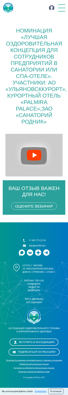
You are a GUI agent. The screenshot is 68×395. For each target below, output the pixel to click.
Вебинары (34, 290)
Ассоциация (34, 302)
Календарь (34, 284)
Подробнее (40, 391)
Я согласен (56, 391)
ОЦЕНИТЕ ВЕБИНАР (34, 206)
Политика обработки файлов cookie (34, 372)
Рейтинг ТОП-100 (34, 280)
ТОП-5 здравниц (34, 299)
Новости (34, 287)
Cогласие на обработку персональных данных (34, 368)
